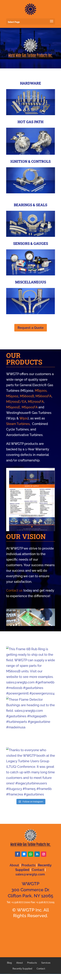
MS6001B (27, 396)
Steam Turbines (18, 424)
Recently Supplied (22, 968)
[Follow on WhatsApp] (30, 854)
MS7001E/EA (16, 402)
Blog (9, 962)
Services (45, 962)
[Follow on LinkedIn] (37, 854)
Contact (38, 870)
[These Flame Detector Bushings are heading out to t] (30, 721)
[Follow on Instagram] (43, 854)
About (14, 865)
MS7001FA (36, 402)
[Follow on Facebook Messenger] (24, 854)
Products (28, 865)
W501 (23, 418)
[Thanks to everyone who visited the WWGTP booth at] (30, 771)
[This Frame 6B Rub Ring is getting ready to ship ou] (30, 670)
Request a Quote (31, 328)
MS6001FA (43, 396)
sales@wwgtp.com (30, 874)
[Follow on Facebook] (17, 854)
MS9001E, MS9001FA (22, 407)
